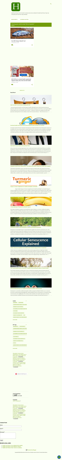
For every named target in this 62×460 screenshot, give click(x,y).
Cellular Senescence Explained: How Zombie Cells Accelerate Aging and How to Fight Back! (28, 247)
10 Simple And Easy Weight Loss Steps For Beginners (22, 304)
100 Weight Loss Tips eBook (18, 306)
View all (13, 25)
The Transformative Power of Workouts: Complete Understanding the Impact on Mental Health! (29, 268)
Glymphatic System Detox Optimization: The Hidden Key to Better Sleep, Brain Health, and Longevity (30, 166)
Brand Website (14, 19)
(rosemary (15, 302)
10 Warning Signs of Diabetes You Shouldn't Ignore (20, 206)
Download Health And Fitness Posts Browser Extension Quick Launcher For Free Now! (27, 125)
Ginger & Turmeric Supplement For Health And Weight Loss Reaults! (23, 186)
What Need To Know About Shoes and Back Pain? (20, 145)
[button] (32, 45)
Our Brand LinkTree (24, 19)
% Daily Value (21, 302)
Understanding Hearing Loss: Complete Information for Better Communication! (26, 288)
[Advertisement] (21, 56)
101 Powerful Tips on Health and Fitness (20, 308)
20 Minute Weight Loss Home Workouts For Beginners (22, 317)
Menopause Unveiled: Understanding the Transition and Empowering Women (25, 227)
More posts (22, 90)
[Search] (51, 3)
